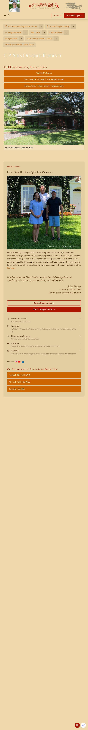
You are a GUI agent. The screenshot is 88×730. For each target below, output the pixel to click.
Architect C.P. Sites (44, 73)
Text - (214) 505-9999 (21, 382)
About (56, 15)
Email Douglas (18, 389)
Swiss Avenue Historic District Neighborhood (44, 86)
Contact (73, 15)
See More (11, 268)
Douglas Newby (13, 166)
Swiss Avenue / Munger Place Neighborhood (44, 79)
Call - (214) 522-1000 (21, 375)
